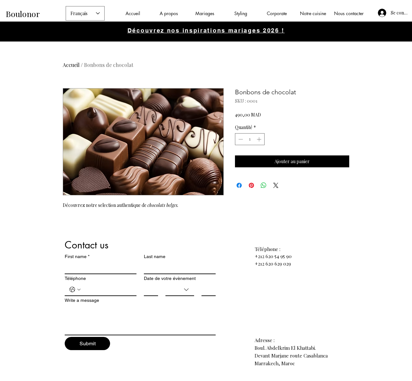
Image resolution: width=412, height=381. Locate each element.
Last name (154, 256)
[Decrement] (240, 139)
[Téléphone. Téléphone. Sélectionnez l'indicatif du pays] (75, 289)
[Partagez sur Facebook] (239, 185)
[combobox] (179, 290)
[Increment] (260, 139)
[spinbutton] (250, 139)
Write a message (82, 300)
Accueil (71, 64)
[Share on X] (276, 185)
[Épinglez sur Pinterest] (251, 185)
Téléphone (75, 278)
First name (77, 256)
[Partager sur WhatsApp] (263, 185)
